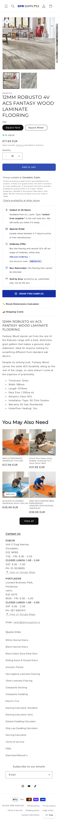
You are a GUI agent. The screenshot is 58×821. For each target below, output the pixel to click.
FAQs (8, 748)
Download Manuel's (16, 755)
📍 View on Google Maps (20, 572)
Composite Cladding (17, 694)
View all (29, 521)
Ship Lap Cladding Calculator (22, 728)
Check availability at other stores (21, 200)
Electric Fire (12, 701)
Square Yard (13, 127)
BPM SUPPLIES (17, 806)
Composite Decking (16, 687)
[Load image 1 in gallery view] (11, 81)
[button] (6, 6)
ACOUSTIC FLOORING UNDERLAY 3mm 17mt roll (15, 502)
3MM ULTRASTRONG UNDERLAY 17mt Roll (12, 459)
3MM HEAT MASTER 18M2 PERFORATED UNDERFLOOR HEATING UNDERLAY (41, 504)
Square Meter (36, 127)
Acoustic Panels (15, 667)
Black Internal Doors (17, 646)
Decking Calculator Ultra (19, 714)
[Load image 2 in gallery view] (29, 81)
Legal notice (47, 810)
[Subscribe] (48, 774)
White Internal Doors (17, 640)
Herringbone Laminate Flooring (23, 674)
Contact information (31, 815)
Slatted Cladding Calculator (21, 721)
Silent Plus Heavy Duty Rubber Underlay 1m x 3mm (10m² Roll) (40, 460)
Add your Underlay (19, 257)
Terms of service (15, 741)
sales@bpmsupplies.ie (27, 622)
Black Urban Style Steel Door (22, 653)
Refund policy (33, 806)
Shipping (20, 145)
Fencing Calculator (16, 735)
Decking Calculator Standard (21, 708)
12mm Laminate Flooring (19, 680)
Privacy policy (49, 806)
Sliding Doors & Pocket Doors (22, 660)
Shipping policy (32, 810)
